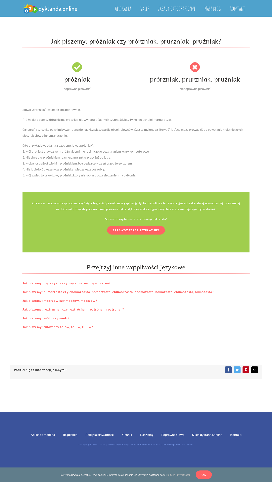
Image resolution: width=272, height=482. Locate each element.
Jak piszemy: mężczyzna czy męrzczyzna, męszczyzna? (67, 283)
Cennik (127, 434)
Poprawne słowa (172, 434)
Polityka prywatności (99, 434)
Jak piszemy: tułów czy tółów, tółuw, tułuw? (58, 327)
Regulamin (70, 434)
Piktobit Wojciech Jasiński (146, 444)
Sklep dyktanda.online (207, 434)
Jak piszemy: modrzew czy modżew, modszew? (60, 300)
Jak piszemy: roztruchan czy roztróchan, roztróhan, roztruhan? (73, 309)
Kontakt (236, 434)
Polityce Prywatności (178, 474)
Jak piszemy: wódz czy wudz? (46, 318)
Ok (204, 474)
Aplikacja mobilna (43, 434)
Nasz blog (146, 434)
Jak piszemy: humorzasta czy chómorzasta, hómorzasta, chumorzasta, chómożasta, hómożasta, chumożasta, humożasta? (118, 292)
